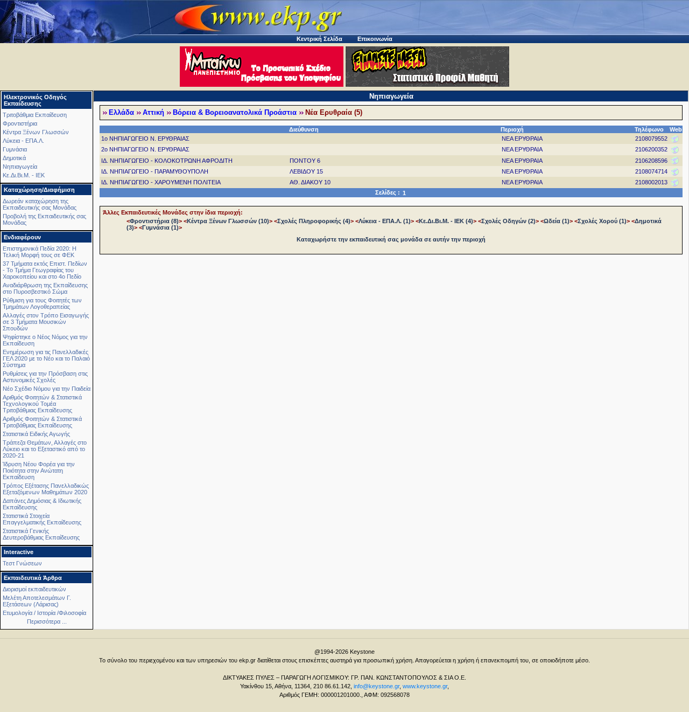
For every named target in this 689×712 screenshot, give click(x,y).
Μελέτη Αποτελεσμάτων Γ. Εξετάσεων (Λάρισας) (37, 601)
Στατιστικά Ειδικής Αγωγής (36, 434)
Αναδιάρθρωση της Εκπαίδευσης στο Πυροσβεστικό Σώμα (45, 288)
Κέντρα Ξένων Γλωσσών (36, 132)
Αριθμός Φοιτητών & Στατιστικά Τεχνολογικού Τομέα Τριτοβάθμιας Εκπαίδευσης (42, 403)
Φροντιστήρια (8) (154, 221)
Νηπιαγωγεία (20, 166)
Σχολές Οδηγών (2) (508, 221)
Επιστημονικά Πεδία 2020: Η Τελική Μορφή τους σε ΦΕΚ (39, 251)
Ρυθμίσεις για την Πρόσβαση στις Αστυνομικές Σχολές (45, 376)
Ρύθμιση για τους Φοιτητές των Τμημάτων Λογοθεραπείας (42, 303)
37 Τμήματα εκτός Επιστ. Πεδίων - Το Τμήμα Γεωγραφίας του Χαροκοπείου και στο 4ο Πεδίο (45, 270)
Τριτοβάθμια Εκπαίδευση (35, 115)
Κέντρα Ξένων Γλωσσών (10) (228, 221)
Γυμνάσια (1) (160, 227)
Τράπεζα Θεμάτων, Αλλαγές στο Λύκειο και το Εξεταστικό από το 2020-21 (45, 449)
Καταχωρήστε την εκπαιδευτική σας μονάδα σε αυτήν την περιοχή (391, 239)
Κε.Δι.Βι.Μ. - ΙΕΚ (24, 175)
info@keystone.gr (376, 686)
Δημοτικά (14, 158)
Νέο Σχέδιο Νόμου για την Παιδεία (46, 388)
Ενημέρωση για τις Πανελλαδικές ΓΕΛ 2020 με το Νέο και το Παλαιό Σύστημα (46, 358)
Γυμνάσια (15, 149)
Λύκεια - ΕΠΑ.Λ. (23, 140)
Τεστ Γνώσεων (22, 563)
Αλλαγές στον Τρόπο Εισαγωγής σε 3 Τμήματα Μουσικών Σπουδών (46, 321)
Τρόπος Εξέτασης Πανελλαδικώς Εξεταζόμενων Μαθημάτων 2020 (46, 488)
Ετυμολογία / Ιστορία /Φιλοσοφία (44, 613)
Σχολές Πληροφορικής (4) (313, 221)
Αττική (153, 112)
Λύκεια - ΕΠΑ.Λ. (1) (384, 221)
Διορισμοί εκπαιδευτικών (34, 589)
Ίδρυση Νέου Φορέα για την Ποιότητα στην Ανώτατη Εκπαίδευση (39, 470)
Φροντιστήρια (20, 123)
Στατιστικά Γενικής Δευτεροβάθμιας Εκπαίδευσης (41, 534)
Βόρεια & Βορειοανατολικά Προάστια (235, 112)
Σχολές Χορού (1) (602, 221)
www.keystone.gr (425, 686)
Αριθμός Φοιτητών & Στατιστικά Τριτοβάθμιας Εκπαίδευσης (42, 422)
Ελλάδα (121, 112)
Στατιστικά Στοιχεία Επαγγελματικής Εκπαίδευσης (42, 519)
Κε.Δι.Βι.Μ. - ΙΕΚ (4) (446, 221)
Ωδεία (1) (557, 221)
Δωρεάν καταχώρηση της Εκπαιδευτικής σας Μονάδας (39, 204)
